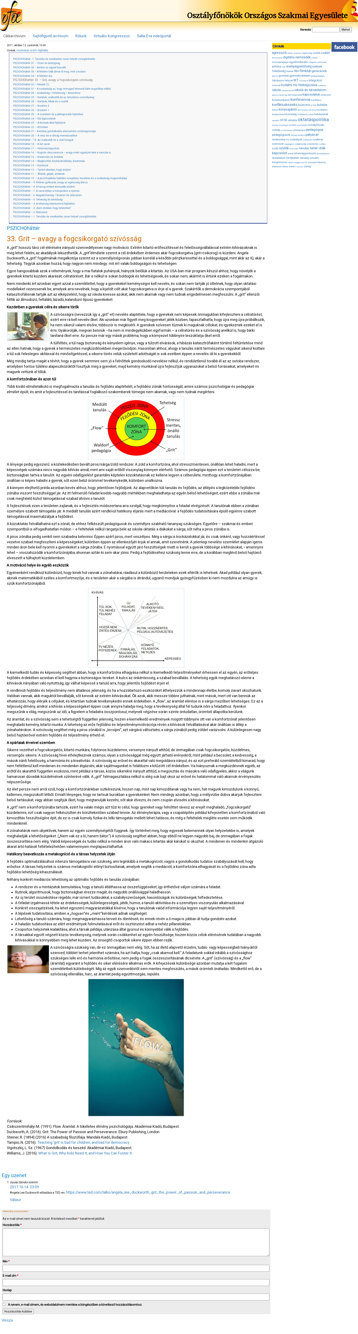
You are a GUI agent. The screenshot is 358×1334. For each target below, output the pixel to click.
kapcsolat (297, 95)
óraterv (292, 166)
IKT (296, 80)
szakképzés (307, 140)
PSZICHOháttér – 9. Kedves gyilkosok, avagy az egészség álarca (50, 182)
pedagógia (299, 130)
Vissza (7, 1320)
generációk (319, 71)
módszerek (321, 114)
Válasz (15, 1200)
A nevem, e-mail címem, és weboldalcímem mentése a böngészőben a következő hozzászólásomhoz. (75, 1304)
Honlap (7, 1290)
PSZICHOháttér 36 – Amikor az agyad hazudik (39, 67)
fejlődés (43, 50)
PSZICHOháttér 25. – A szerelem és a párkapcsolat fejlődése (48, 114)
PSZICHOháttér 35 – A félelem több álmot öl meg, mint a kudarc (49, 71)
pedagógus (314, 130)
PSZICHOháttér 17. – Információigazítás (36, 148)
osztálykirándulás (287, 130)
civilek (316, 52)
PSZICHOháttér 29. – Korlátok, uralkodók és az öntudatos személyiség (53, 97)
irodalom (322, 85)
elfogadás (312, 62)
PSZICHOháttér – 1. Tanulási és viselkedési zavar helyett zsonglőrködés (54, 216)
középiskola (278, 114)
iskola (276, 90)
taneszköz (294, 149)
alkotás (290, 53)
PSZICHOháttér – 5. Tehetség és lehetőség (38, 199)
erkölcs (276, 66)
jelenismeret (278, 95)
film (296, 71)
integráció (315, 80)
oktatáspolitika (313, 119)
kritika (314, 105)
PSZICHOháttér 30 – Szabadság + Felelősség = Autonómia (46, 93)
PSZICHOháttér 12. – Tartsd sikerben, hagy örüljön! (42, 169)
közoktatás (322, 109)
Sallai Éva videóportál (154, 36)
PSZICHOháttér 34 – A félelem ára (32, 76)
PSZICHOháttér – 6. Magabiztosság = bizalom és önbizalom (47, 195)
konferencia (300, 99)
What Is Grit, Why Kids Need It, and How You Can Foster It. (85, 1153)
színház (322, 144)
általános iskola (280, 166)
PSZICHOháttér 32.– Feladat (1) (31, 84)
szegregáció (289, 144)
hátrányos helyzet (282, 80)
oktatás (292, 120)
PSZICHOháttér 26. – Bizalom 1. (31, 110)
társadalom (278, 157)
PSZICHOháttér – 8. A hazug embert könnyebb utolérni (44, 186)
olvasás (275, 125)
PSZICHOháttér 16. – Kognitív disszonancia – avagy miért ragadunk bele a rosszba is (62, 152)
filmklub (305, 71)
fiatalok (290, 71)
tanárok (290, 154)
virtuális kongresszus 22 (297, 162)
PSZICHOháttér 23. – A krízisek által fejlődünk (39, 122)
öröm (33, 50)
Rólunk (81, 36)
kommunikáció (281, 99)
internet (276, 85)
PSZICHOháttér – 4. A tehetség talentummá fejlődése (44, 203)
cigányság (307, 53)
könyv (275, 109)
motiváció (23, 50)
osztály (292, 125)
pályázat (312, 135)
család (325, 53)
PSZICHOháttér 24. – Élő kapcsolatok (34, 118)
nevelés (275, 120)
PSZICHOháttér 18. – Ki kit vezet (31, 144)
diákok (314, 58)
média (311, 114)
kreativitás (304, 105)
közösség (290, 114)
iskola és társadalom (311, 90)
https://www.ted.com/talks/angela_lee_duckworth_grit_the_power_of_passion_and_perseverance (148, 1192)
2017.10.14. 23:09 (24, 1187)
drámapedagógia (280, 62)
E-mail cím (10, 1275)
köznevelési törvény (307, 110)
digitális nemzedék (297, 57)
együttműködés (298, 62)
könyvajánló (288, 109)
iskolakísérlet (287, 90)
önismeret (299, 167)
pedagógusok (281, 134)
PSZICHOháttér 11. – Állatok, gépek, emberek (39, 173)
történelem (292, 157)
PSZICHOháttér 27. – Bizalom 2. (31, 105)
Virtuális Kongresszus (112, 36)
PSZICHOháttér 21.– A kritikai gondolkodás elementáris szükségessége (54, 131)
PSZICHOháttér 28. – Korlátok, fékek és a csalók (40, 101)
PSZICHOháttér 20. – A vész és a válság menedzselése (45, 135)
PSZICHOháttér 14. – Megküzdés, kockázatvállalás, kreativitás (49, 161)
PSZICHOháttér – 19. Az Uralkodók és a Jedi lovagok (43, 140)
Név (6, 1261)
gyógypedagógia (318, 76)
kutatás (322, 105)
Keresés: (306, 29)
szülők (284, 148)
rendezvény (278, 139)
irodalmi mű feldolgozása (299, 85)
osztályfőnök (302, 125)
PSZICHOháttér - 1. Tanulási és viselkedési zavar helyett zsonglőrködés (54, 59)
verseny (304, 157)
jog (285, 95)
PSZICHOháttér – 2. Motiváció (30, 212)
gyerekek (283, 75)
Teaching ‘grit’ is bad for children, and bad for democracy (83, 1142)
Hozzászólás (12, 1225)
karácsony (326, 95)
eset (284, 67)
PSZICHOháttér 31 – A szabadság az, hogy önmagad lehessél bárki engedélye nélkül (62, 88)
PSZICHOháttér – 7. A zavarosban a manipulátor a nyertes (46, 190)
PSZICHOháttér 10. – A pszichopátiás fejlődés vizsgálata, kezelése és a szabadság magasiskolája (70, 178)
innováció (303, 81)
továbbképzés (323, 153)
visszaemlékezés (317, 162)
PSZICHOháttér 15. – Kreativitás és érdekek (38, 156)
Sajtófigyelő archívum (50, 36)
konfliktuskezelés (285, 105)
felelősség (279, 71)
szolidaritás (313, 144)
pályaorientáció (298, 135)
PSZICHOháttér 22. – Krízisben (30, 127)
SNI (287, 140)
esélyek (317, 66)
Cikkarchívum (14, 36)
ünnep (307, 166)
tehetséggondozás (305, 153)
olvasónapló (283, 125)
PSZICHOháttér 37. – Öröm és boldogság (36, 63)
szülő (275, 148)
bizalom (297, 53)
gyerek (275, 76)
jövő (290, 95)
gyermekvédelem (299, 75)
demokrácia (277, 58)
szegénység (300, 144)
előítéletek (322, 62)
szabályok (296, 139)
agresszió (279, 53)
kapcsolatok (311, 94)
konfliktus (316, 100)
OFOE (283, 120)
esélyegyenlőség (299, 66)
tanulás (304, 148)
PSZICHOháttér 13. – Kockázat (30, 165)
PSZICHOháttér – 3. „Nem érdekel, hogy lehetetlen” (42, 208)
